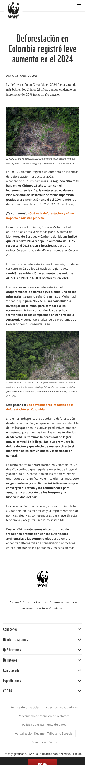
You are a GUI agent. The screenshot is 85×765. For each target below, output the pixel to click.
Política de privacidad (25, 707)
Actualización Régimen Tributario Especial (44, 733)
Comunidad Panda (44, 742)
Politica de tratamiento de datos (44, 724)
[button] (42, 629)
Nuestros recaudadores (61, 707)
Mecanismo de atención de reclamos (44, 716)
